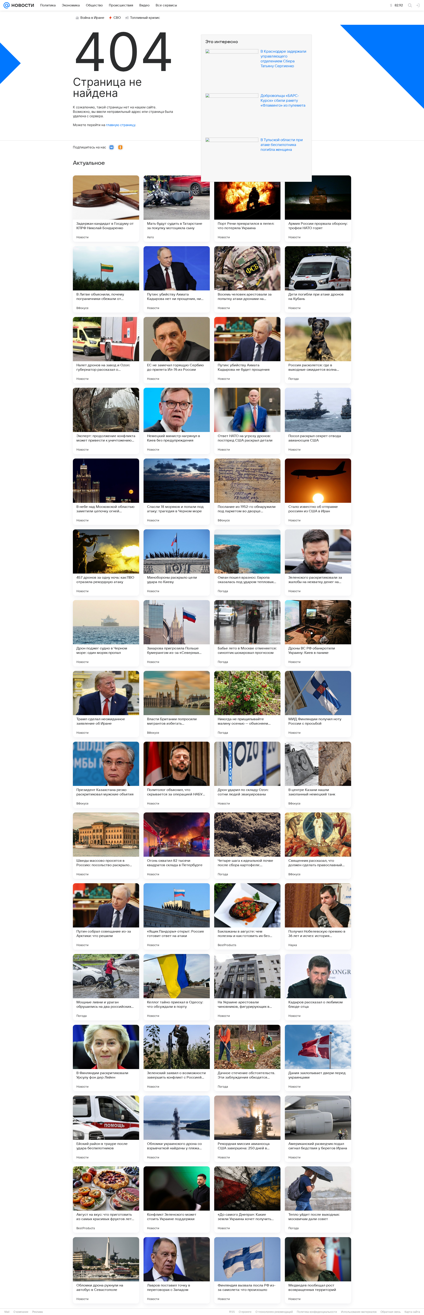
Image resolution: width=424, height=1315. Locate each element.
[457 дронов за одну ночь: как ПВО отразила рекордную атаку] (106, 562)
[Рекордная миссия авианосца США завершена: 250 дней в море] (247, 1129)
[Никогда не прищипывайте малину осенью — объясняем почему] (247, 704)
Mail (6, 1311)
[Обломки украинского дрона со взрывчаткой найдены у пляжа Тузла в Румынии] (177, 1129)
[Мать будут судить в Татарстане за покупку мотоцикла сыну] (177, 208)
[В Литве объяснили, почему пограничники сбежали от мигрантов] (106, 279)
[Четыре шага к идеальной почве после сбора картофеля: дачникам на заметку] (247, 845)
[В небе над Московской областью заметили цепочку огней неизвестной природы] (106, 492)
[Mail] (7, 5)
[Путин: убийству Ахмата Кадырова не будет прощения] (247, 350)
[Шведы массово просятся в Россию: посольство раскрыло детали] (106, 845)
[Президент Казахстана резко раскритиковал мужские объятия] (106, 775)
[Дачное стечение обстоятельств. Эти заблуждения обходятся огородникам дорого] (247, 1058)
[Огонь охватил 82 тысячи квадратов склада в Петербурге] (177, 845)
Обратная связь (390, 1311)
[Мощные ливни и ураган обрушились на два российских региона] (106, 987)
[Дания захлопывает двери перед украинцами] (318, 1058)
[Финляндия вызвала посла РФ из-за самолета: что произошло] (247, 1270)
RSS (232, 1311)
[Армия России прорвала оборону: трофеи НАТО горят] (318, 208)
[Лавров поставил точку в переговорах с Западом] (177, 1270)
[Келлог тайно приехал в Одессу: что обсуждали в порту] (177, 987)
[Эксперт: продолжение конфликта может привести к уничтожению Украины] (106, 421)
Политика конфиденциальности (317, 1311)
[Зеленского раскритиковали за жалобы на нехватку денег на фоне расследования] (318, 562)
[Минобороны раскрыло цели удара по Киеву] (177, 562)
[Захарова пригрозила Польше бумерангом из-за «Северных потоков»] (177, 633)
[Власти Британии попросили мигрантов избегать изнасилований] (177, 704)
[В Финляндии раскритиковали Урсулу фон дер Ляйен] (106, 1058)
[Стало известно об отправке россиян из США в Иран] (318, 492)
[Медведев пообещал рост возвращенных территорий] (318, 1270)
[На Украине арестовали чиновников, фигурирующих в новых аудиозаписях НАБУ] (247, 987)
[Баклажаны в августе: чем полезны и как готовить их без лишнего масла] (247, 916)
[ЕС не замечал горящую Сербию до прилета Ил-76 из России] (177, 350)
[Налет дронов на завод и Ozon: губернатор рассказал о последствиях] (106, 350)
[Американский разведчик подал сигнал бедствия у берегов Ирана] (318, 1129)
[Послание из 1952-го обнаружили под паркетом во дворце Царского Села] (247, 492)
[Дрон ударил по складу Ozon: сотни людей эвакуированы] (247, 775)
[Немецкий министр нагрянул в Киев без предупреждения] (177, 421)
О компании (20, 1311)
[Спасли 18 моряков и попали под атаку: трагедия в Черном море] (177, 492)
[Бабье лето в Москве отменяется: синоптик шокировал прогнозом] (247, 633)
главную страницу (120, 125)
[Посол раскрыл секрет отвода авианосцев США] (318, 421)
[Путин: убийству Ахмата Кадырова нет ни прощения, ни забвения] (177, 279)
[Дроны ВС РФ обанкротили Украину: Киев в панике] (318, 633)
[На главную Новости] (22, 5)
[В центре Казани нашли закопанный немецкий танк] (318, 775)
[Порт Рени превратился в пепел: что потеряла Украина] (247, 208)
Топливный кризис (145, 17)
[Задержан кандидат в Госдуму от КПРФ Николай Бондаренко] (106, 208)
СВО (117, 17)
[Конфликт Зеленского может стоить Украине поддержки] (177, 1199)
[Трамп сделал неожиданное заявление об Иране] (106, 704)
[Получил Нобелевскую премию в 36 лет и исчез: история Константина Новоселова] (318, 916)
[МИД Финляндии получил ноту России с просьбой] (318, 704)
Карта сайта (412, 1311)
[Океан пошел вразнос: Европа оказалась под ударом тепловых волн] (247, 562)
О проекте (245, 1311)
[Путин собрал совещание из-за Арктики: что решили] (106, 916)
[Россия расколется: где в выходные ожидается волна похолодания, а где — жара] (318, 350)
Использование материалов (359, 1311)
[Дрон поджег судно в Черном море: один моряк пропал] (106, 633)
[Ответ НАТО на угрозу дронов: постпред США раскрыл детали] (247, 421)
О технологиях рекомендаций (274, 1311)
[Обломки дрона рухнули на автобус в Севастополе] (106, 1270)
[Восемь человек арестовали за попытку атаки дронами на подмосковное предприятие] (247, 279)
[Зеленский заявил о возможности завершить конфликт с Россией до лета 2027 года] (177, 1058)
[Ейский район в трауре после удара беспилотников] (106, 1129)
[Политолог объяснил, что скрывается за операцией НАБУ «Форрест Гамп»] (177, 775)
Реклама (37, 1311)
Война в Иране (92, 17)
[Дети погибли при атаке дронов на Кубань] (318, 279)
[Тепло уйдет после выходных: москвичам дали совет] (318, 1199)
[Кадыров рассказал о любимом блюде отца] (318, 987)
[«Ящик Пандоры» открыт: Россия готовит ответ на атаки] (177, 916)
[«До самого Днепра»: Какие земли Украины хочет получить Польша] (247, 1199)
